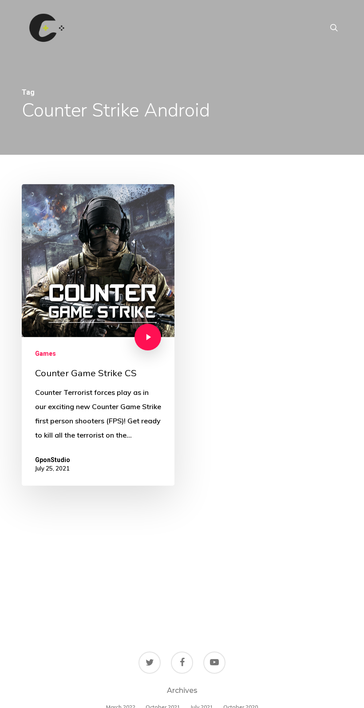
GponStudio (52, 459)
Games (45, 353)
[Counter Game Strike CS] (98, 335)
